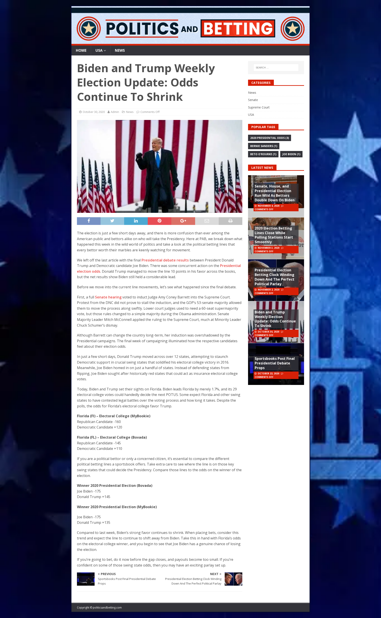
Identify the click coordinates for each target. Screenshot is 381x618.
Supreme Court (259, 107)
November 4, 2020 (268, 205)
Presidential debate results (165, 260)
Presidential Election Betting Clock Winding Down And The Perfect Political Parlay (274, 277)
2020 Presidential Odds (269, 138)
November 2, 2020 (268, 289)
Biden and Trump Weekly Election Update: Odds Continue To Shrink (275, 319)
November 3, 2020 (268, 247)
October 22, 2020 (268, 373)
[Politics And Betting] (190, 43)
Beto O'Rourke (263, 154)
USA (99, 50)
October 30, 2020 (94, 112)
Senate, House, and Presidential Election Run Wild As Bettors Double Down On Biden (275, 193)
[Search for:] (276, 67)
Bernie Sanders (263, 146)
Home (81, 50)
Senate (253, 100)
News (120, 50)
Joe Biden (291, 154)
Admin (115, 112)
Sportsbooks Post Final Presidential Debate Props (275, 363)
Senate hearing (108, 297)
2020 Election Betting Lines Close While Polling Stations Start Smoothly (274, 235)
